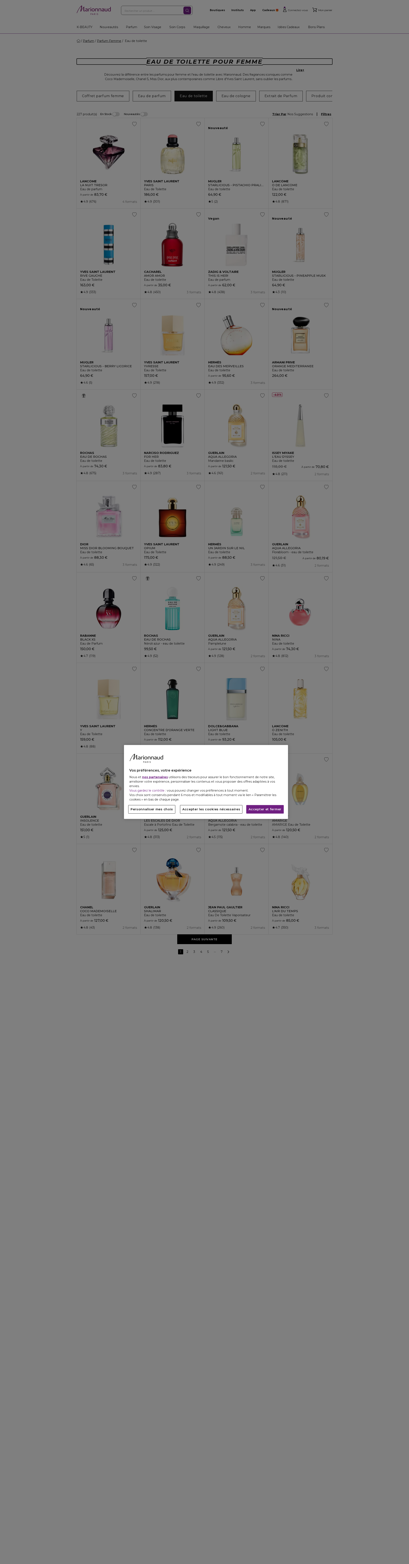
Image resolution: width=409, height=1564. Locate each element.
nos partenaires (155, 777)
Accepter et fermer (265, 809)
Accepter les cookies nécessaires (211, 809)
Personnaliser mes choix (152, 809)
